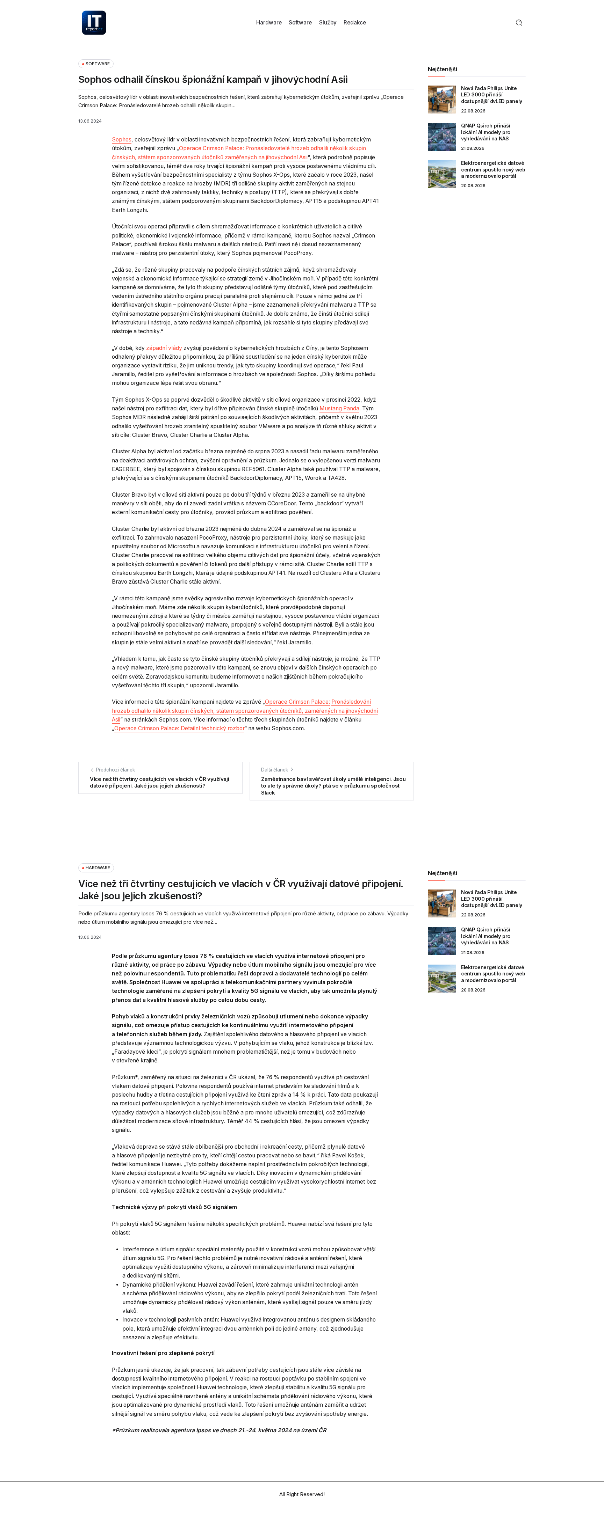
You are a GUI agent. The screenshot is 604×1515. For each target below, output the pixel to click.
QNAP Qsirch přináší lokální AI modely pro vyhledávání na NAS (485, 132)
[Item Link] (442, 100)
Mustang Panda (339, 408)
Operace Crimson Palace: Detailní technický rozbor (179, 728)
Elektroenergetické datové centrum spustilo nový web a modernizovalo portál (493, 169)
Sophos (121, 139)
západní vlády (164, 348)
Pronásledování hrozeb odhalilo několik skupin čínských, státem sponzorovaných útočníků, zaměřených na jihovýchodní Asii (245, 710)
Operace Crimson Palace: (297, 701)
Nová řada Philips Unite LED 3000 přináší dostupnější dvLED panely (491, 94)
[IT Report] (94, 22)
